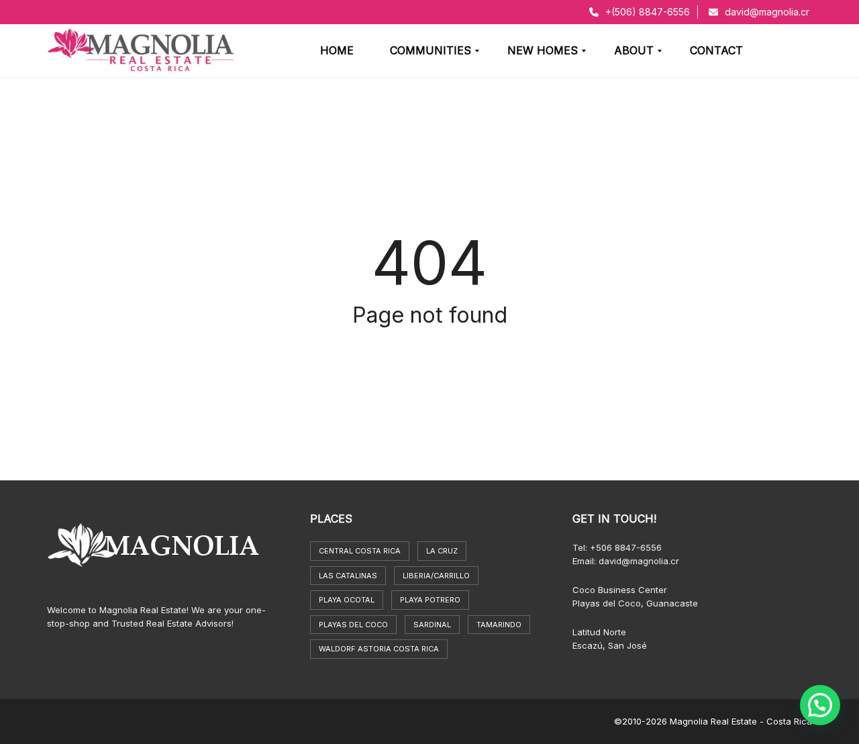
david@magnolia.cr (765, 11)
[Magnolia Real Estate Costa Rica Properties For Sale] (141, 51)
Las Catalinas (348, 575)
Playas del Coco (353, 624)
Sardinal (432, 624)
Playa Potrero (430, 599)
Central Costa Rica (360, 550)
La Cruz (442, 550)
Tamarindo (498, 624)
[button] (820, 705)
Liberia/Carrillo (436, 575)
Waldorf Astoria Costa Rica (379, 648)
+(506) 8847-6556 (646, 11)
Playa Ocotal (346, 599)
